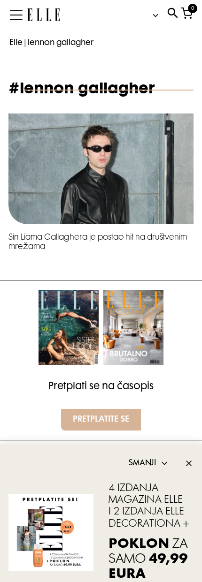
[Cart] (187, 15)
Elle (16, 43)
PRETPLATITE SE (101, 419)
